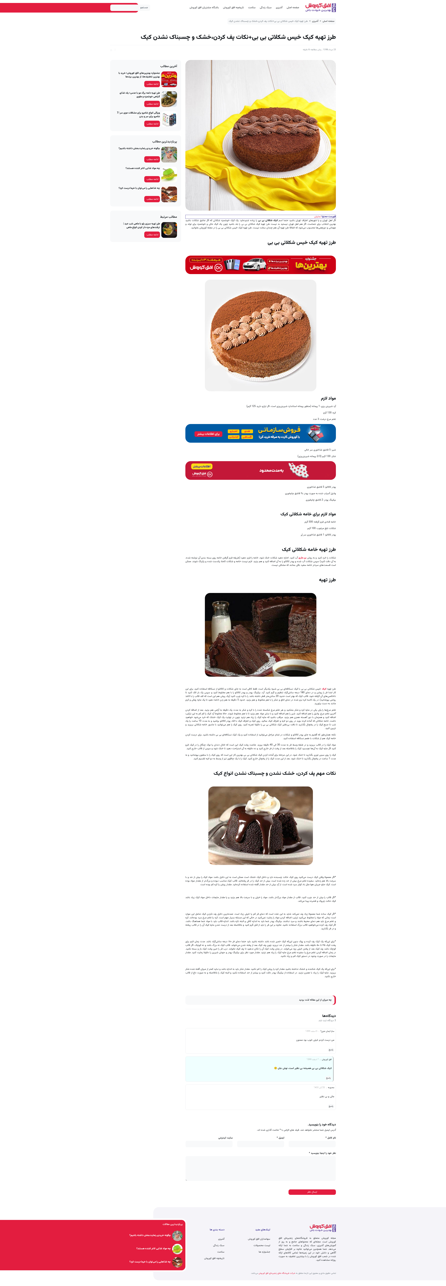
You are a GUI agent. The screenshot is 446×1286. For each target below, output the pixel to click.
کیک (324, 689)
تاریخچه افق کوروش (233, 8)
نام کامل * (330, 1138)
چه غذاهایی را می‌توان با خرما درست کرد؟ (139, 188)
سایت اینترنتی (225, 1138)
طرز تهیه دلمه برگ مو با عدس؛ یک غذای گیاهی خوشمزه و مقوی (140, 95)
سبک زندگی (266, 8)
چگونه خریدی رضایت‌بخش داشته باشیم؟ (139, 148)
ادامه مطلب (152, 84)
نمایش (317, 217)
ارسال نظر (312, 1192)
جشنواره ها (264, 1252)
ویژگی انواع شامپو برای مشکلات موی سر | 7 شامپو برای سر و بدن (138, 115)
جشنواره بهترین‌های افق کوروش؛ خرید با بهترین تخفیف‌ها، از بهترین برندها (139, 75)
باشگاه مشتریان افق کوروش (204, 8)
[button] (111, 50)
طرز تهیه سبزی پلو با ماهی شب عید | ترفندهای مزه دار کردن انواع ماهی (141, 225)
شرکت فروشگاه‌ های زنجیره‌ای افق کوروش (276, 1273)
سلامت (252, 8)
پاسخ (331, 1050)
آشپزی (279, 8)
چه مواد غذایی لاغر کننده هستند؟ (143, 168)
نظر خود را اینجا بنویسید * (322, 1153)
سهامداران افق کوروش (259, 1239)
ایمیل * (280, 1138)
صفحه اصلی (293, 8)
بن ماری (302, 558)
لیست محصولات (261, 1245)
